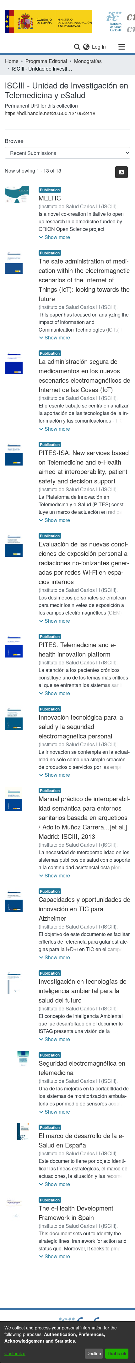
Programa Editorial (46, 61)
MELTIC (50, 197)
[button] (54, 237)
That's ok (117, 1353)
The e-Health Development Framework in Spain (76, 1212)
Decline (93, 1353)
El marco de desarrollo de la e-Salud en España (81, 1140)
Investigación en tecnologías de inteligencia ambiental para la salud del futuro (83, 990)
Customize (14, 1353)
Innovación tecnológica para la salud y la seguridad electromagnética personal (81, 726)
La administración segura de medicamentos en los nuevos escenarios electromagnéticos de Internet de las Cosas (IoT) (84, 375)
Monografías (88, 61)
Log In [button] (99, 46)
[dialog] (67, 1342)
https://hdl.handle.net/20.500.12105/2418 (50, 113)
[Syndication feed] (121, 172)
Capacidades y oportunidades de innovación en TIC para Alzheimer (84, 909)
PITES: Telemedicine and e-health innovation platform (77, 649)
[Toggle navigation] (121, 47)
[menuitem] (86, 47)
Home (12, 61)
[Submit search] (77, 47)
